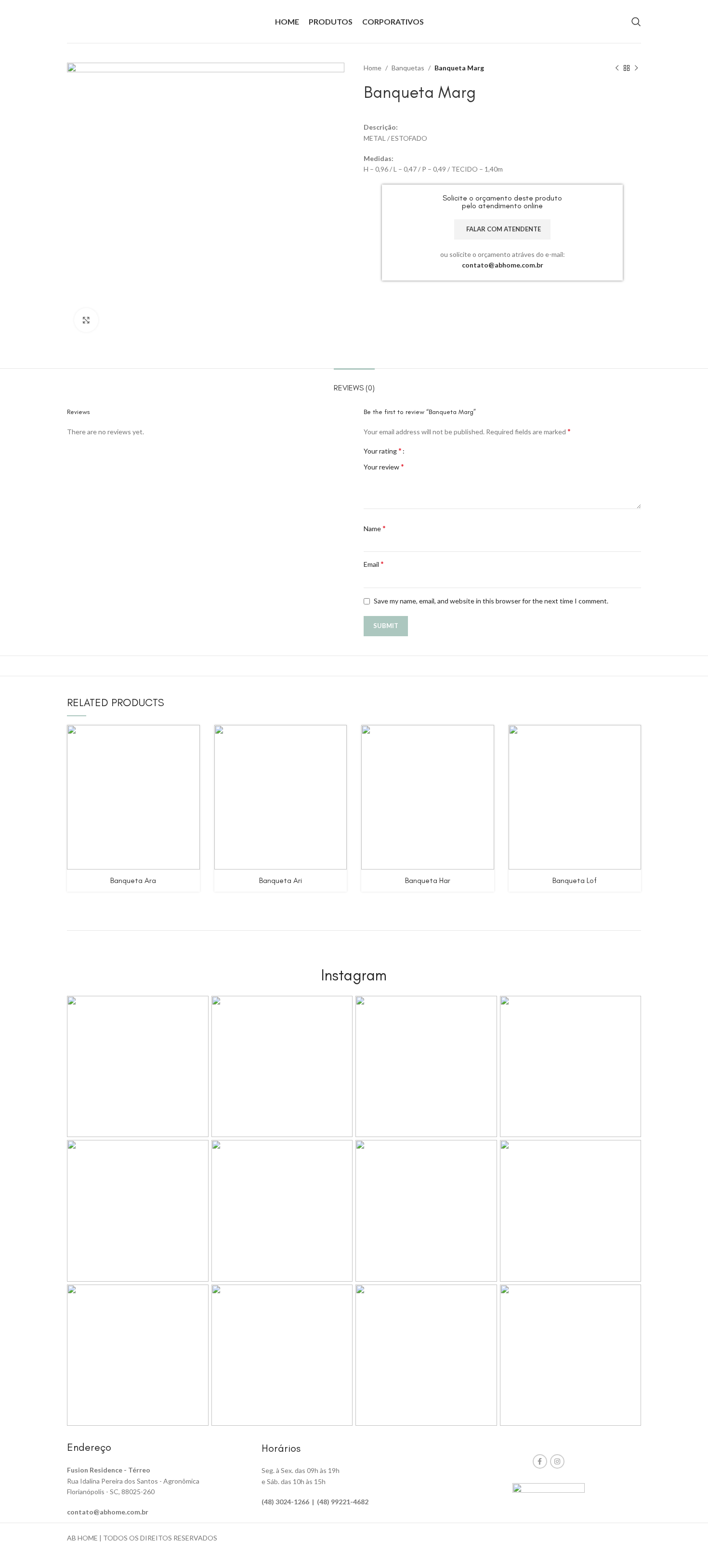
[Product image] (133, 797)
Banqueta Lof (574, 880)
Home (372, 68)
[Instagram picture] (138, 1067)
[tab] (354, 383)
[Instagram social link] (557, 1461)
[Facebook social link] (540, 1461)
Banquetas (408, 68)
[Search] (636, 21)
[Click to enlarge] (86, 320)
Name (375, 528)
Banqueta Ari (280, 880)
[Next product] (636, 68)
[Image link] (548, 1490)
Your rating (383, 451)
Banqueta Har (427, 880)
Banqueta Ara (133, 880)
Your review (384, 466)
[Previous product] (617, 68)
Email (374, 563)
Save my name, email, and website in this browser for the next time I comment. (491, 601)
